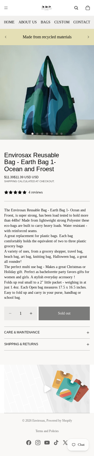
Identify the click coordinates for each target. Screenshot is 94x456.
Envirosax (38, 420)
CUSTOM (61, 22)
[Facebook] (29, 442)
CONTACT (81, 22)
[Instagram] (38, 442)
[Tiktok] (56, 442)
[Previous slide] (5, 37)
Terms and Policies (47, 431)
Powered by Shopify (59, 420)
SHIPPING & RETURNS (21, 344)
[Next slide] (88, 37)
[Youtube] (47, 442)
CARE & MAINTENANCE (22, 332)
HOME (9, 22)
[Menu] (6, 8)
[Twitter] (65, 442)
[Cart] (87, 8)
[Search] (76, 8)
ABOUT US (28, 22)
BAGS (45, 22)
